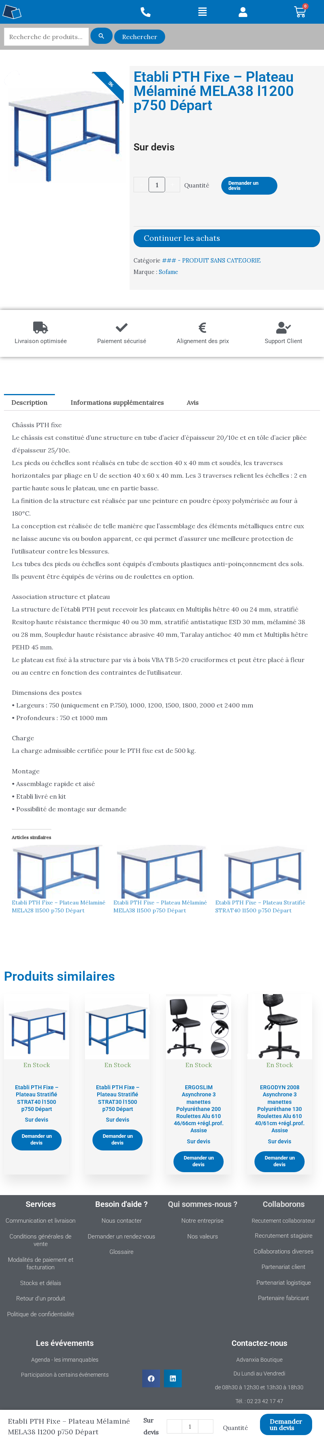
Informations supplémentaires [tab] (117, 402)
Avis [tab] (193, 402)
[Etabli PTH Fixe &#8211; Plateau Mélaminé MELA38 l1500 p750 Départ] (160, 872)
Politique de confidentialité (40, 1314)
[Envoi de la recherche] (101, 36)
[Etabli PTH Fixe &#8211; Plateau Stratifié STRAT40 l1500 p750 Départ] (262, 872)
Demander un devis (243, 185)
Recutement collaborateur (283, 1221)
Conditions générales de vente (40, 1240)
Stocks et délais (40, 1283)
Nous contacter (122, 1220)
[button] (202, 12)
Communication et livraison (40, 1220)
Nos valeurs (202, 1236)
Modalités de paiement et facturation (40, 1263)
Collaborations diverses (284, 1251)
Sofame (168, 272)
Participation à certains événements (65, 1375)
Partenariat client (283, 1266)
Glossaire (121, 1251)
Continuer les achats (182, 238)
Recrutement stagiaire (284, 1235)
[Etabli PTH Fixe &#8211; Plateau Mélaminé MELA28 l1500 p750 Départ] (58, 872)
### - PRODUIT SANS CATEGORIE (211, 260)
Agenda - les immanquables (64, 1360)
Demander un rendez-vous (121, 1236)
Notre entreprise (202, 1220)
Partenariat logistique (283, 1282)
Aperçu (36, 1071)
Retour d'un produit (40, 1298)
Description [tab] (29, 402)
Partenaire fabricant (283, 1298)
